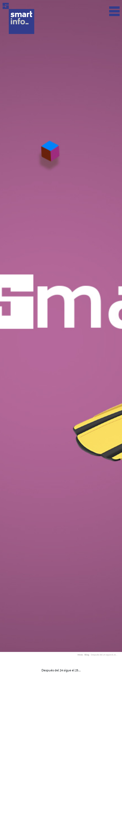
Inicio (80, 655)
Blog (87, 655)
